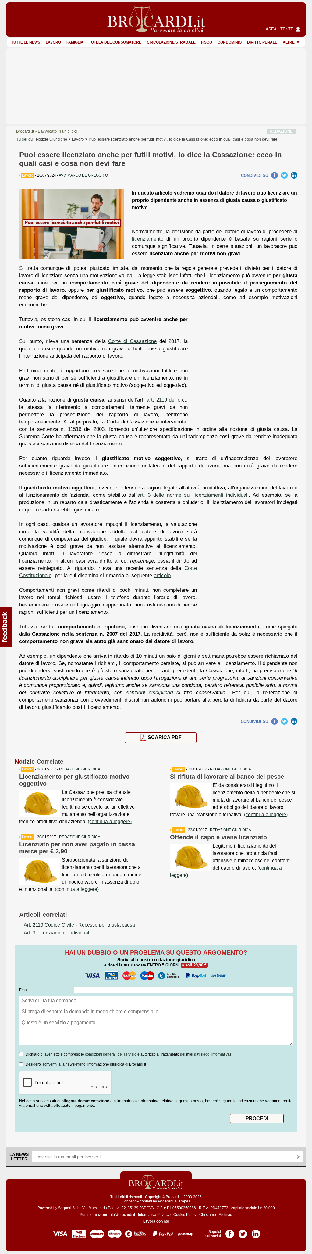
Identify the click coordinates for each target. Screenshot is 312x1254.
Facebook (274, 175)
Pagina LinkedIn (256, 1232)
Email (24, 990)
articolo (162, 575)
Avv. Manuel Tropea (174, 1201)
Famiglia (74, 42)
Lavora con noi (156, 1221)
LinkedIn (294, 175)
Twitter (284, 175)
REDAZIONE (281, 131)
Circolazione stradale (171, 42)
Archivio (225, 1215)
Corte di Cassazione (132, 341)
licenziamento (147, 239)
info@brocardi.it (122, 1215)
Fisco (206, 42)
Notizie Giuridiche (51, 139)
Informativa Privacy (153, 1215)
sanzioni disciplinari (149, 692)
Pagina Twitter (243, 1232)
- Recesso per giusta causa (79, 924)
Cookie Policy (184, 1215)
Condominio (230, 42)
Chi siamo (207, 1215)
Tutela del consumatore (115, 42)
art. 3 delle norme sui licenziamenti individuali (193, 495)
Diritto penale (262, 42)
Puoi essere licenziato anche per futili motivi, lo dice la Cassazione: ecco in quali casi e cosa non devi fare (183, 139)
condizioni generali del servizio (110, 1054)
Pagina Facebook (229, 1232)
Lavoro (53, 42)
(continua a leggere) (109, 821)
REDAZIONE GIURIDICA (79, 769)
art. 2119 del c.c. (166, 400)
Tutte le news (25, 42)
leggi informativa (216, 1054)
